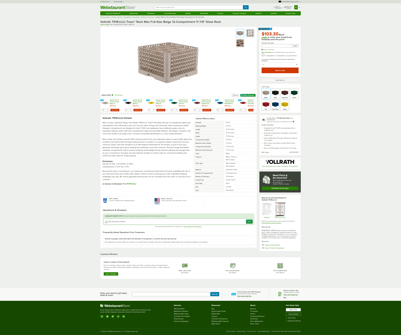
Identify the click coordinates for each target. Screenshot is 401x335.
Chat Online (292, 318)
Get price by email (267, 43)
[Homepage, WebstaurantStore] (117, 7)
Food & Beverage (170, 13)
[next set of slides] (255, 105)
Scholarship (254, 319)
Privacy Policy (198, 226)
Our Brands (254, 311)
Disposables (204, 13)
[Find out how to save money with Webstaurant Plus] (102, 100)
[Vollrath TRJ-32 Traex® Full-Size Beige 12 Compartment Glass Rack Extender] (111, 105)
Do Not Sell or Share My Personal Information (286, 331)
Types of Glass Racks (279, 245)
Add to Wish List (280, 80)
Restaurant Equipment (113, 13)
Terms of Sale (230, 331)
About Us (253, 309)
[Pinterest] (123, 316)
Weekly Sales (215, 314)
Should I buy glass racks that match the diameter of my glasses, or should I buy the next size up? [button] (140, 239)
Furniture (220, 13)
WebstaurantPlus (179, 309)
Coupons (214, 316)
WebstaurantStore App (181, 314)
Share (236, 95)
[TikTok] (118, 316)
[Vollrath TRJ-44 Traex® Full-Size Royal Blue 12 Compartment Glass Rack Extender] (226, 105)
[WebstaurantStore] (126, 305)
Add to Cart (115, 110)
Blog (212, 309)
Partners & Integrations (181, 321)
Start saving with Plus (244, 296)
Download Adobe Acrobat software (271, 223)
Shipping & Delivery (294, 321)
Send (295, 46)
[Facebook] (112, 316)
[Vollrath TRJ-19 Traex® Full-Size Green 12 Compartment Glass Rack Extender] (180, 105)
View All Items (119, 95)
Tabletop (188, 13)
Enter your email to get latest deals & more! (113, 294)
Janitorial (258, 13)
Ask (249, 221)
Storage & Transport (239, 13)
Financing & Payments (257, 316)
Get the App (118, 1)
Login (264, 37)
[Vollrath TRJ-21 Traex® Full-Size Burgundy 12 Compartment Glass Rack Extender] (203, 105)
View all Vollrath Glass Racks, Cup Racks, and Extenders (280, 166)
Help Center (105, 1)
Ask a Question (249, 95)
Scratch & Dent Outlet (218, 311)
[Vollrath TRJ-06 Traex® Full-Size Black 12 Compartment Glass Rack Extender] (134, 105)
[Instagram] (102, 316)
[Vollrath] (280, 162)
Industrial (274, 13)
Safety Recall (215, 324)
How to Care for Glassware (281, 248)
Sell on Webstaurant (256, 321)
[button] (240, 33)
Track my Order (293, 314)
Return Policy (254, 324)
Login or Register (111, 274)
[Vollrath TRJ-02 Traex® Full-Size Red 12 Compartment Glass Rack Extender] (249, 105)
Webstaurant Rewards (181, 311)
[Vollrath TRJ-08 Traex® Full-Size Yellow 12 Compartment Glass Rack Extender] (157, 105)
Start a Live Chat (266, 52)
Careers (252, 314)
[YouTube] (107, 316)
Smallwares (151, 13)
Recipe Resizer (179, 319)
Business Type (290, 13)
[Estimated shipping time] (293, 122)
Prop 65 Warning (129, 184)
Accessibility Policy (264, 331)
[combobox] (199, 7)
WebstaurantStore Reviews (220, 321)
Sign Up (215, 294)
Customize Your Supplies (182, 316)
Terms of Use (187, 226)
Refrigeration (133, 13)
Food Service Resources (219, 319)
